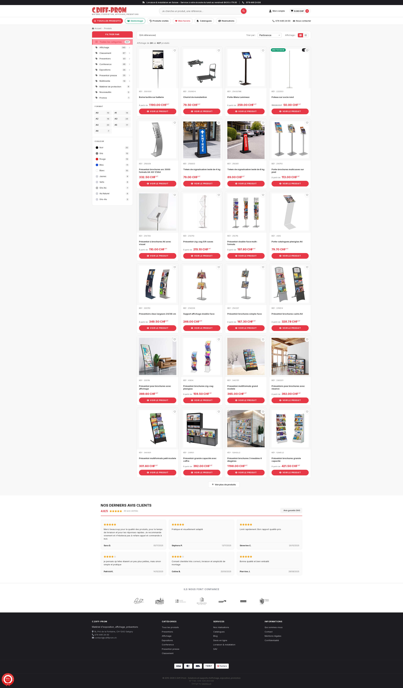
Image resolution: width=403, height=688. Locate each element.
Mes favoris (184, 21)
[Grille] (300, 35)
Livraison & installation (224, 644)
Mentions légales (273, 636)
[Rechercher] (244, 11)
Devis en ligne (220, 640)
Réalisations (228, 21)
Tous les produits (170, 627)
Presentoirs (167, 631)
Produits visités (161, 21)
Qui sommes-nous (274, 627)
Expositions (167, 640)
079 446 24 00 (282, 21)
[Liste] (305, 35)
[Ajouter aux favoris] (174, 50)
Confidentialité (272, 640)
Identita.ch (206, 683)
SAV (215, 649)
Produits (108, 28)
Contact (268, 631)
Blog (215, 636)
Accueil (97, 28)
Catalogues (206, 21)
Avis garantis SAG (292, 510)
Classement (167, 653)
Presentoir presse (170, 649)
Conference (168, 644)
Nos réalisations (221, 627)
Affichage (166, 636)
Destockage (137, 21)
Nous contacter (303, 21)
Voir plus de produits (225, 484)
